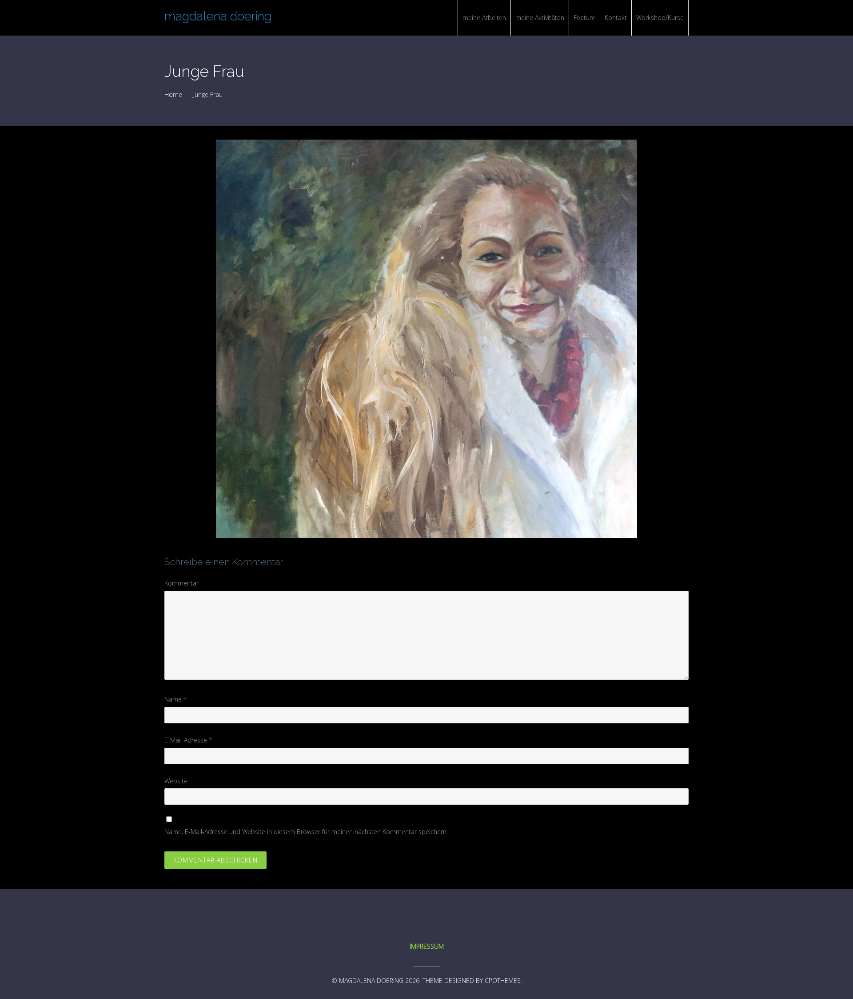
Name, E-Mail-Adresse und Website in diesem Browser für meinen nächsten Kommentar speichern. (306, 831)
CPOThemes (503, 980)
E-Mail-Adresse (188, 740)
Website (175, 781)
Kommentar (181, 583)
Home (173, 94)
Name (175, 699)
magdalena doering (217, 16)
